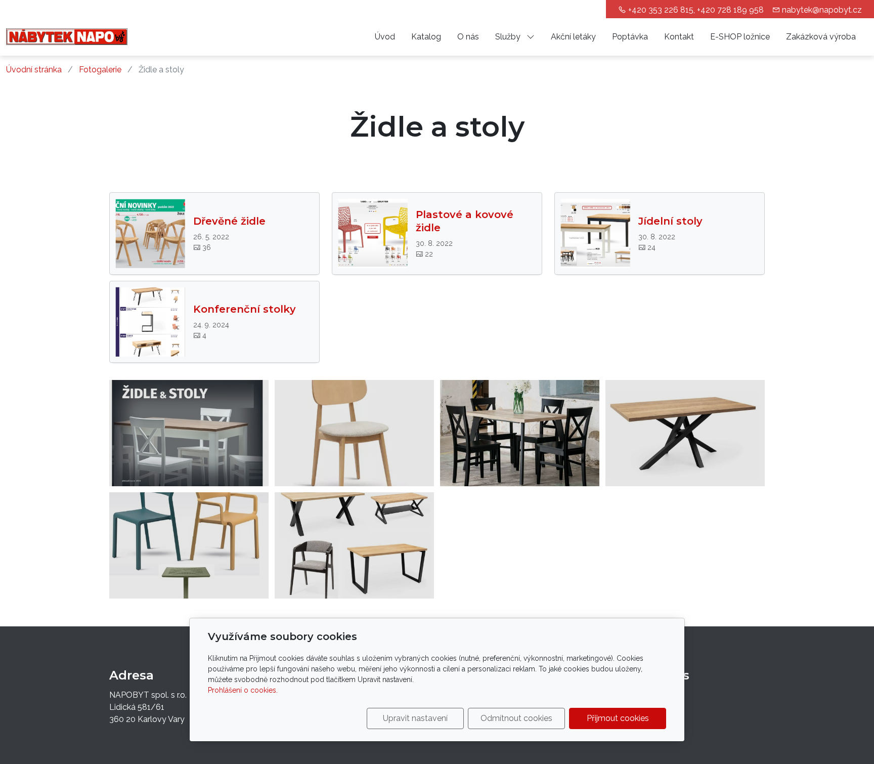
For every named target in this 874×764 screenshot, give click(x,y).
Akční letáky (573, 36)
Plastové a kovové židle (464, 221)
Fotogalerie (100, 69)
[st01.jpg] (189, 433)
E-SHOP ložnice (740, 36)
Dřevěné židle (229, 221)
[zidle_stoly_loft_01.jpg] (354, 545)
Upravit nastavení (415, 718)
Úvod (385, 36)
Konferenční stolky (244, 309)
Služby (508, 36)
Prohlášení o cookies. (243, 690)
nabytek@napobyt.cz (822, 10)
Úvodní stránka (34, 69)
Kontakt (679, 36)
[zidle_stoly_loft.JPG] (519, 433)
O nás (468, 36)
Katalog (426, 36)
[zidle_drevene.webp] (354, 433)
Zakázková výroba (821, 36)
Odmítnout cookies (516, 718)
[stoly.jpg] (685, 433)
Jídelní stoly (670, 221)
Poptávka (630, 36)
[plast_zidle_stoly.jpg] (189, 545)
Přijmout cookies (618, 718)
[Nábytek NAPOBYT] (66, 36)
